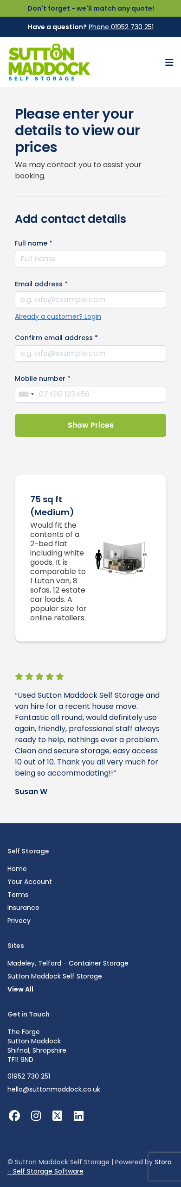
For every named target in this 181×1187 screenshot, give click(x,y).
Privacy (19, 920)
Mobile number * (43, 378)
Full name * (33, 243)
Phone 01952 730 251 (121, 27)
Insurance (23, 907)
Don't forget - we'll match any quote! (90, 8)
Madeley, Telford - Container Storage (68, 963)
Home (17, 868)
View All (20, 989)
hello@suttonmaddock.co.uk (53, 1089)
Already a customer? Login (58, 316)
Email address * (41, 284)
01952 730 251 (28, 1076)
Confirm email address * (56, 337)
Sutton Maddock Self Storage (54, 976)
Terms (17, 894)
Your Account (29, 881)
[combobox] (26, 394)
